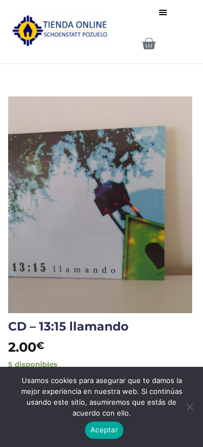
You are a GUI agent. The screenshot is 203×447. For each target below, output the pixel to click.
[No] (189, 410)
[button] (162, 11)
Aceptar (104, 429)
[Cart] (148, 43)
